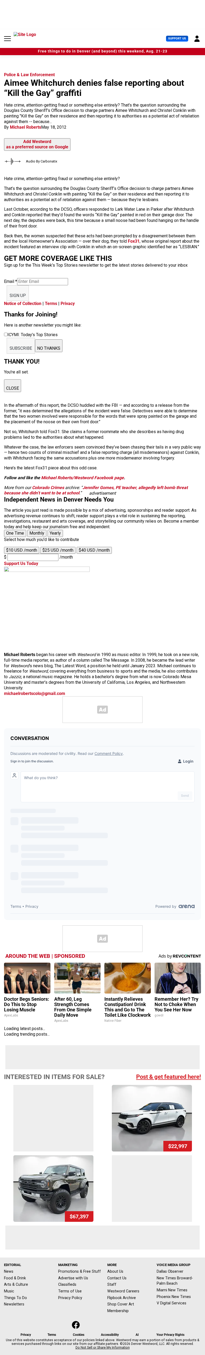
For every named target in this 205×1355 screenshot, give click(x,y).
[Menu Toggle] (7, 38)
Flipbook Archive (121, 1298)
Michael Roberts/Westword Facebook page (82, 477)
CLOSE (12, 388)
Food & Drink (15, 1278)
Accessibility (110, 1335)
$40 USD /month (94, 550)
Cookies (78, 1335)
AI (137, 1335)
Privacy (68, 303)
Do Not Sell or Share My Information (103, 1347)
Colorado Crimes (48, 487)
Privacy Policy (70, 1298)
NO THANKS (48, 348)
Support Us (177, 38)
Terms (51, 303)
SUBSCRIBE (21, 348)
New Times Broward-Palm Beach (175, 1281)
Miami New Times (172, 1290)
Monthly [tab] (36, 533)
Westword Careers (123, 1291)
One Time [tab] (15, 533)
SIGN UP (18, 295)
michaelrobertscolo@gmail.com (34, 693)
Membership (118, 1311)
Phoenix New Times (174, 1297)
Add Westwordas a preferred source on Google (37, 144)
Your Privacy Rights (170, 1335)
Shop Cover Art (120, 1304)
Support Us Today (21, 563)
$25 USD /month (57, 550)
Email (10, 281)
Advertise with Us (73, 1278)
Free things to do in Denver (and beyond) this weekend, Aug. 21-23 (102, 51)
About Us (115, 1271)
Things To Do (15, 1298)
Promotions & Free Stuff (79, 1271)
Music (9, 1291)
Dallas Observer (170, 1271)
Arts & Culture (16, 1284)
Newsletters (14, 1304)
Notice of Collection (22, 303)
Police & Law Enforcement (29, 74)
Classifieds (67, 1284)
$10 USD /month (21, 550)
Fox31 (134, 241)
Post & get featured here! (168, 1076)
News (8, 1271)
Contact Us (117, 1278)
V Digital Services (171, 1303)
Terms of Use (70, 1291)
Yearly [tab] (55, 533)
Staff (111, 1284)
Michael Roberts (25, 127)
